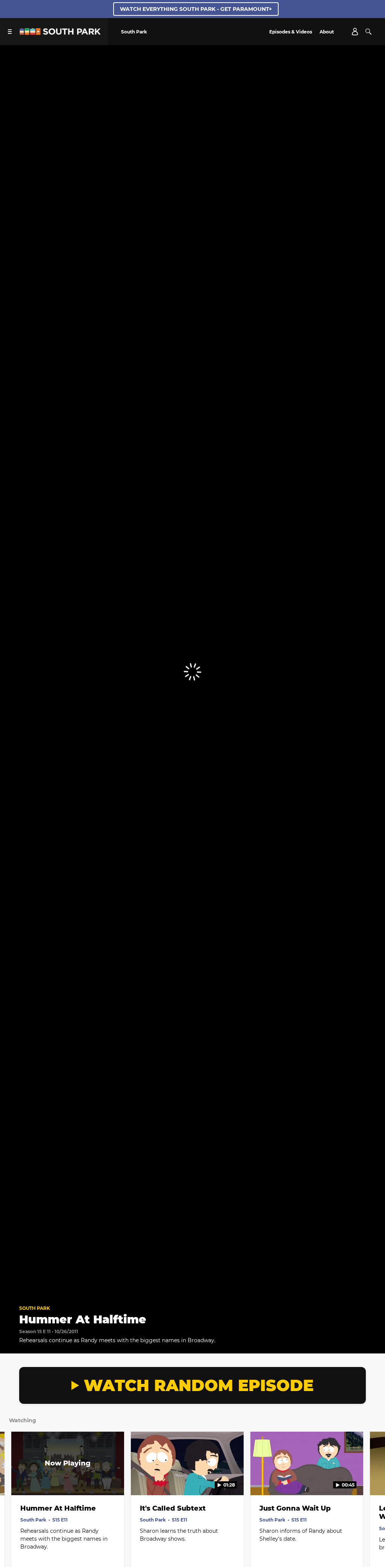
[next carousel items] (373, 1479)
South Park (34, 1308)
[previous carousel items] (12, 1479)
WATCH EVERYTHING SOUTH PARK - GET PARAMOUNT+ (196, 9)
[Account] (355, 31)
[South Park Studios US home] (60, 32)
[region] (192, 672)
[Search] (368, 32)
